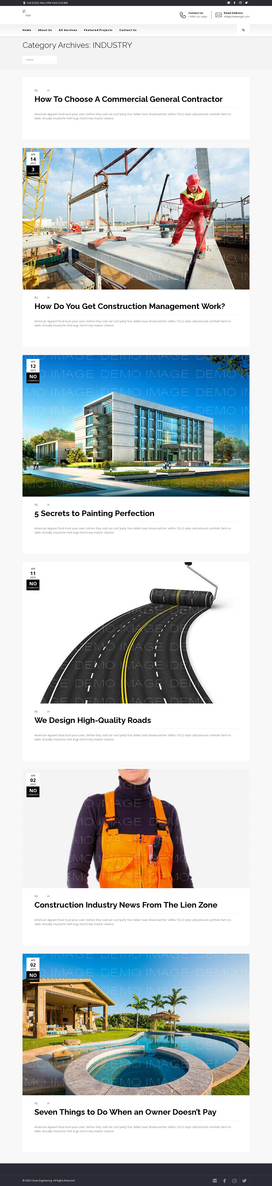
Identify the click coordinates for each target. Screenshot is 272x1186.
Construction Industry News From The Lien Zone (125, 904)
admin (43, 90)
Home (27, 30)
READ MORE (41, 126)
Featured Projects (98, 30)
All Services (68, 30)
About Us (45, 30)
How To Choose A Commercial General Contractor (128, 99)
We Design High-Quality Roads (92, 720)
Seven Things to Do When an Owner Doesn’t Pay (125, 1112)
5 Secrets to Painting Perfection (94, 513)
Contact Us (128, 30)
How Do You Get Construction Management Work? (129, 306)
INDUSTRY (47, 59)
